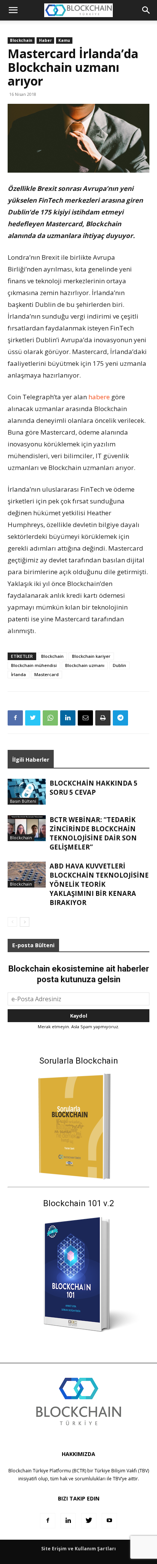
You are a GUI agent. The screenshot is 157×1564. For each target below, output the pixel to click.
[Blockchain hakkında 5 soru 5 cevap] (27, 792)
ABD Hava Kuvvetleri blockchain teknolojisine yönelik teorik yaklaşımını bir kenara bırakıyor (99, 884)
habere (99, 396)
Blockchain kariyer (91, 656)
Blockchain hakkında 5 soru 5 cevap (94, 788)
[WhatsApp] (50, 718)
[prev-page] (12, 922)
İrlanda (18, 674)
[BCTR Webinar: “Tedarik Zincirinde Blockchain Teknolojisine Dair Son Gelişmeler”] (27, 828)
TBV (117, 1478)
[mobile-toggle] (13, 10)
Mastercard (46, 674)
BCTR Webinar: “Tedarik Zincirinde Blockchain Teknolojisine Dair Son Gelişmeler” (93, 833)
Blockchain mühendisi (34, 665)
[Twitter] (32, 718)
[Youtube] (109, 1520)
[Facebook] (15, 718)
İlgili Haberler (30, 759)
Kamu (64, 40)
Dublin (119, 665)
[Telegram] (120, 718)
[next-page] (24, 922)
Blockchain (21, 40)
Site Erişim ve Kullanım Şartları (78, 1548)
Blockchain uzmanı (84, 665)
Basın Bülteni (23, 801)
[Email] (85, 718)
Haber (45, 40)
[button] (146, 10)
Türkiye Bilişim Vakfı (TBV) (122, 1470)
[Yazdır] (103, 718)
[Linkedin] (67, 718)
